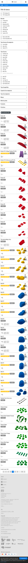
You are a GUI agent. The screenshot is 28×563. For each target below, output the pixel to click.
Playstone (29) (5, 29)
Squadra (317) (5, 33)
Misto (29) (4, 71)
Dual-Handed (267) (6, 83)
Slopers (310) (5, 68)
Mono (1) (4, 78)
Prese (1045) (5, 44)
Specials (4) (5, 64)
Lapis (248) (5, 27)
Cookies (2, 527)
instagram (5, 479)
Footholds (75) (5, 53)
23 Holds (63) (5, 20)
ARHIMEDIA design (7, 533)
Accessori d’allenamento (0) (8, 73)
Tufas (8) (4, 69)
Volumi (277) (5, 48)
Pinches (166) (5, 60)
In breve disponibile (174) (7, 38)
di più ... (2, 506)
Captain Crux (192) (6, 26)
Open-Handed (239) (6, 81)
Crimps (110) (5, 55)
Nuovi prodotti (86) (6, 36)
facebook (4, 481)
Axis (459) (4, 22)
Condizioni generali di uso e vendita (8, 529)
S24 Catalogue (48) (6, 15)
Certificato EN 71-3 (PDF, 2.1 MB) (7, 511)
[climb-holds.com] (2, 5)
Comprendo (23, 558)
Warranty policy (4, 531)
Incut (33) (4, 76)
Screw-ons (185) (5, 66)
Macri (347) (5, 46)
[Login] (25, 2)
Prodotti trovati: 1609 (4, 469)
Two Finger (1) (5, 80)
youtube (4, 484)
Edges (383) (5, 57)
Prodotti (6, 5)
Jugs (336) (4, 59)
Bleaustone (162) (6, 24)
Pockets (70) (5, 62)
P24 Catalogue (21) (6, 13)
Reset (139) (5, 31)
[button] (14, 42)
